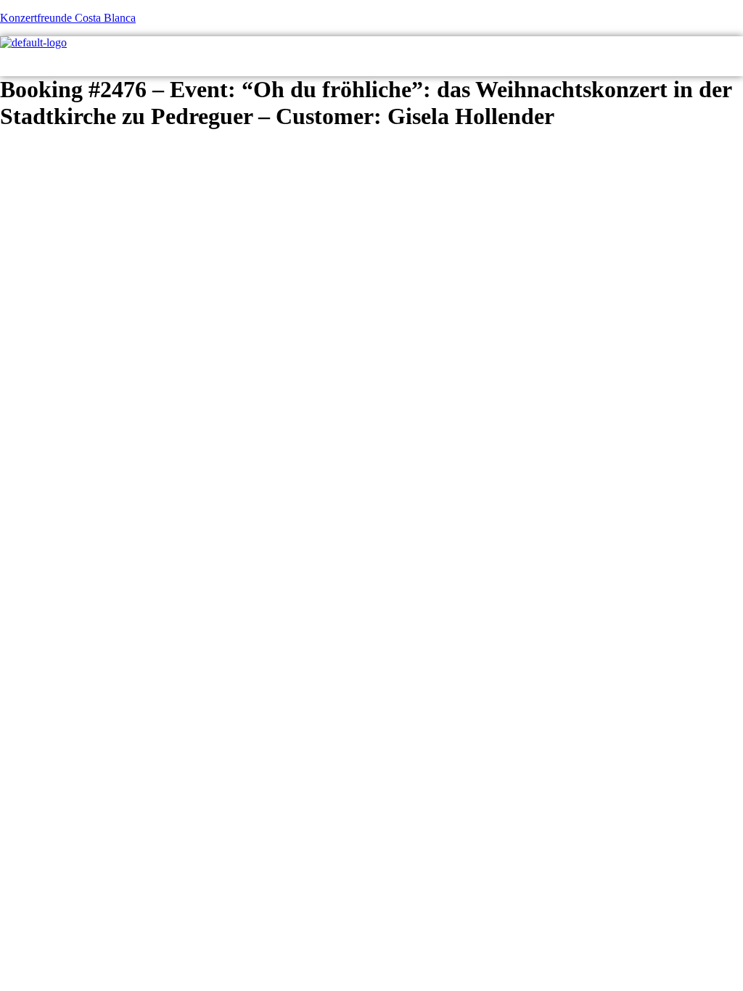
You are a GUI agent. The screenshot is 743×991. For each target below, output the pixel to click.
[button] (731, 62)
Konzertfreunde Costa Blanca (68, 18)
